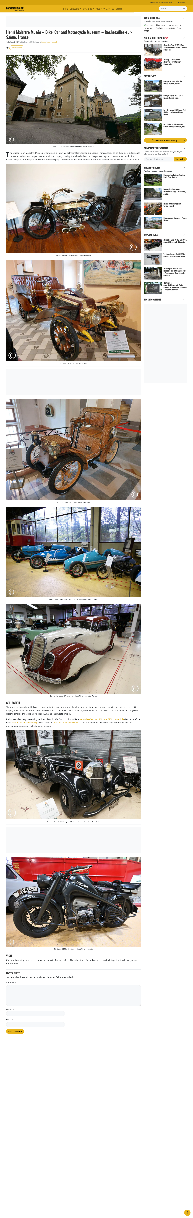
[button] (81, 8)
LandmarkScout (15, 8)
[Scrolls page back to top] (187, 1213)
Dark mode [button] (181, 2)
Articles (99, 8)
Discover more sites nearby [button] (164, 140)
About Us (110, 8)
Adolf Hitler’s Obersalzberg (24, 722)
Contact (119, 8)
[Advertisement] (73, 21)
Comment (12, 982)
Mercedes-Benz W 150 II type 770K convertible (101, 719)
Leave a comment (52, 42)
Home (65, 8)
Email (9, 1019)
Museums (43, 42)
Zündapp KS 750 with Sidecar (66, 722)
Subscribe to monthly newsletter (162, 2)
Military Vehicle (17, 48)
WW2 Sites (87, 8)
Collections (74, 8)
